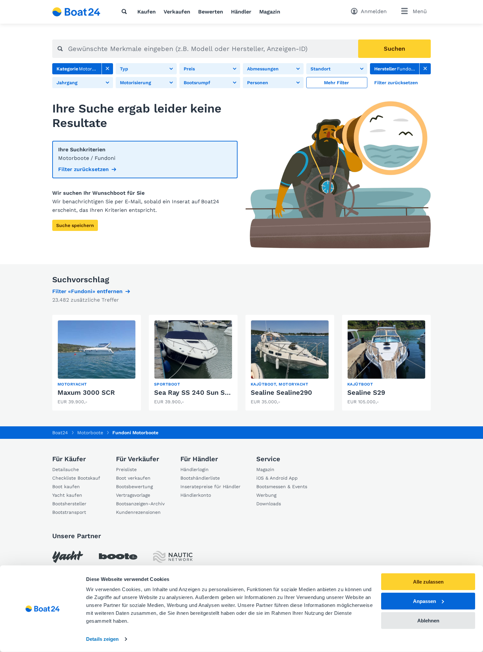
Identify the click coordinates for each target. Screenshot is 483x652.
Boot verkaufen (133, 478)
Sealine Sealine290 (281, 392)
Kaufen (146, 12)
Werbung (266, 495)
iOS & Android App (277, 478)
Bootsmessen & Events (281, 486)
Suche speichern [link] (75, 225)
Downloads (268, 503)
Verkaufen (177, 12)
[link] (107, 68)
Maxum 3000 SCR (86, 392)
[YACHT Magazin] (67, 557)
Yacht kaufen (67, 495)
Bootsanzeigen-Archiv (140, 503)
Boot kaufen (66, 486)
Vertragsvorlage (133, 495)
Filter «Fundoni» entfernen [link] (87, 291)
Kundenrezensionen (138, 512)
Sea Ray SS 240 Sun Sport (196, 392)
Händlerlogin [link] (194, 469)
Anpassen (424, 601)
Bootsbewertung (134, 486)
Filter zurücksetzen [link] (83, 169)
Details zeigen (102, 639)
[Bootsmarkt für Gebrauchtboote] (76, 11)
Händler (241, 12)
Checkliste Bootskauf (76, 478)
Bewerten (210, 12)
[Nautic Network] (173, 557)
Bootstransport (69, 512)
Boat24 (60, 432)
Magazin (269, 12)
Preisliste (126, 469)
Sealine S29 (366, 392)
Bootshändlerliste (200, 478)
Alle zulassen (428, 582)
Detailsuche (65, 469)
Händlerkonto (195, 495)
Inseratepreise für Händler (210, 486)
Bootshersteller (69, 503)
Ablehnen (428, 620)
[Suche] (125, 11)
